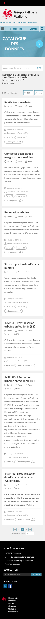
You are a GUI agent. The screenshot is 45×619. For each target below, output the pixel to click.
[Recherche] (41, 68)
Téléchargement (12, 142)
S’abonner (36, 574)
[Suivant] (26, 529)
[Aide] (39, 44)
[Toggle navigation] (4, 3)
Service (19, 137)
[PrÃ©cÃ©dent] (18, 529)
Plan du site (13, 598)
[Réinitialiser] (38, 68)
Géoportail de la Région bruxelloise (19, 561)
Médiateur (12, 609)
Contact (33, 29)
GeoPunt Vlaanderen (13, 564)
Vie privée (12, 606)
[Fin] (30, 529)
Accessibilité (13, 612)
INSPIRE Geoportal (13, 553)
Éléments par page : (18, 533)
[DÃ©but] (15, 529)
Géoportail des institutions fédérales (19, 557)
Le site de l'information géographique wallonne (18, 22)
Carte (8, 137)
